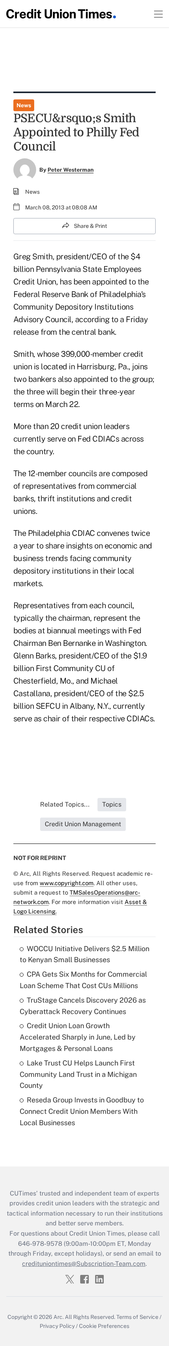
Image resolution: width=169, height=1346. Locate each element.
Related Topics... (65, 804)
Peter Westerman (71, 170)
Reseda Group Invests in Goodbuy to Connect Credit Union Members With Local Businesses (82, 1111)
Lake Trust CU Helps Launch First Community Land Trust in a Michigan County (78, 1074)
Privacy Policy (57, 1326)
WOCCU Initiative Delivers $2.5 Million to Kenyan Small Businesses (84, 954)
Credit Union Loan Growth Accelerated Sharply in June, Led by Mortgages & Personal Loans (78, 1037)
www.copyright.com (67, 883)
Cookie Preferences (104, 1326)
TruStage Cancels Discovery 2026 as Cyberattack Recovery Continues (83, 1006)
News (24, 105)
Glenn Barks (34, 655)
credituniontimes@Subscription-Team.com (83, 1263)
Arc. (58, 1317)
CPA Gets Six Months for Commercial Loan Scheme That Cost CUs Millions (83, 980)
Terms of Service (137, 1317)
